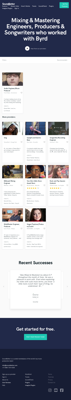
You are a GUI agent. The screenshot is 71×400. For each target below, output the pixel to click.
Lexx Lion (13, 108)
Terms (50, 374)
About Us (5, 380)
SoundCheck (43, 6)
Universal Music (8, 244)
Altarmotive (30, 203)
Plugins (51, 6)
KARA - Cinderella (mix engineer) (35, 246)
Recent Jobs (15, 6)
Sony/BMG (15, 244)
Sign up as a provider (9, 374)
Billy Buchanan (30, 201)
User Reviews (6, 382)
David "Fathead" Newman (33, 158)
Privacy (50, 380)
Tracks (34, 6)
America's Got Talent (9, 203)
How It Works (25, 6)
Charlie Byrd (30, 160)
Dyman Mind (7, 108)
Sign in (17, 8)
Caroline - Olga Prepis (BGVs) (34, 244)
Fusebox (37, 201)
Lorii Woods (7, 110)
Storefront (28, 374)
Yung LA (17, 203)
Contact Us (51, 382)
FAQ (3, 385)
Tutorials (51, 377)
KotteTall (35, 302)
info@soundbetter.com (9, 365)
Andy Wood (37, 160)
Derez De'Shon (7, 201)
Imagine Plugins (7, 8)
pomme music (7, 246)
